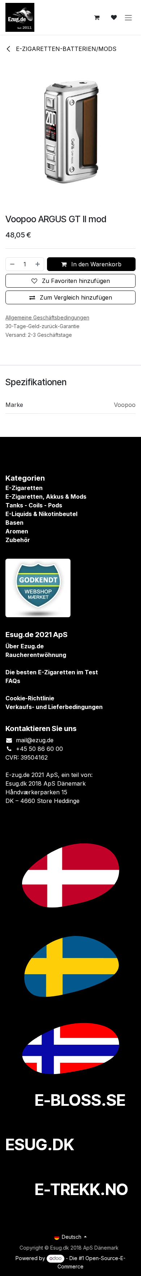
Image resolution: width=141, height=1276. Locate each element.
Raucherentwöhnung (35, 654)
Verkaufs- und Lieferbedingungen (54, 706)
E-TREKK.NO (81, 1189)
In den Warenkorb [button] (95, 264)
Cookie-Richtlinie (29, 698)
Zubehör (17, 540)
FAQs (12, 680)
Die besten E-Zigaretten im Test (51, 672)
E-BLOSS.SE (80, 1100)
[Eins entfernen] (12, 264)
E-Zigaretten (24, 487)
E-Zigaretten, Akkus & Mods (45, 496)
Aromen (16, 531)
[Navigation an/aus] (128, 17)
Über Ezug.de (24, 646)
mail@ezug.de (35, 740)
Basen (14, 522)
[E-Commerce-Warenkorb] (96, 17)
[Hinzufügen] (38, 264)
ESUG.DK (39, 1144)
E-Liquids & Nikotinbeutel (41, 513)
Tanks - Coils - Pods (33, 505)
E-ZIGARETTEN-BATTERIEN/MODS (65, 48)
